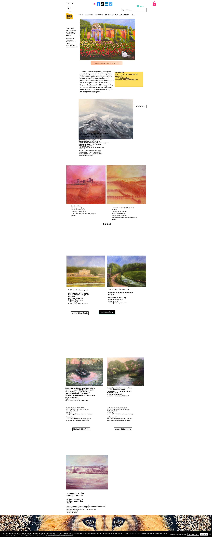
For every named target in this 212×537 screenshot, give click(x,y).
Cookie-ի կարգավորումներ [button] (178, 534)
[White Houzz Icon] (114, 518)
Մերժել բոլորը (193, 534)
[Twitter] (110, 4)
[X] (111, 518)
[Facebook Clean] (103, 518)
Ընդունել (204, 534)
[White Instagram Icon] (99, 518)
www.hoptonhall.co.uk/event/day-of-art (126, 79)
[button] (154, 3)
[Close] (210, 534)
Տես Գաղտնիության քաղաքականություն (60, 535)
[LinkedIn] (106, 4)
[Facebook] (98, 4)
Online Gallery (124, 78)
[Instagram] (94, 4)
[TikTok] (102, 4)
